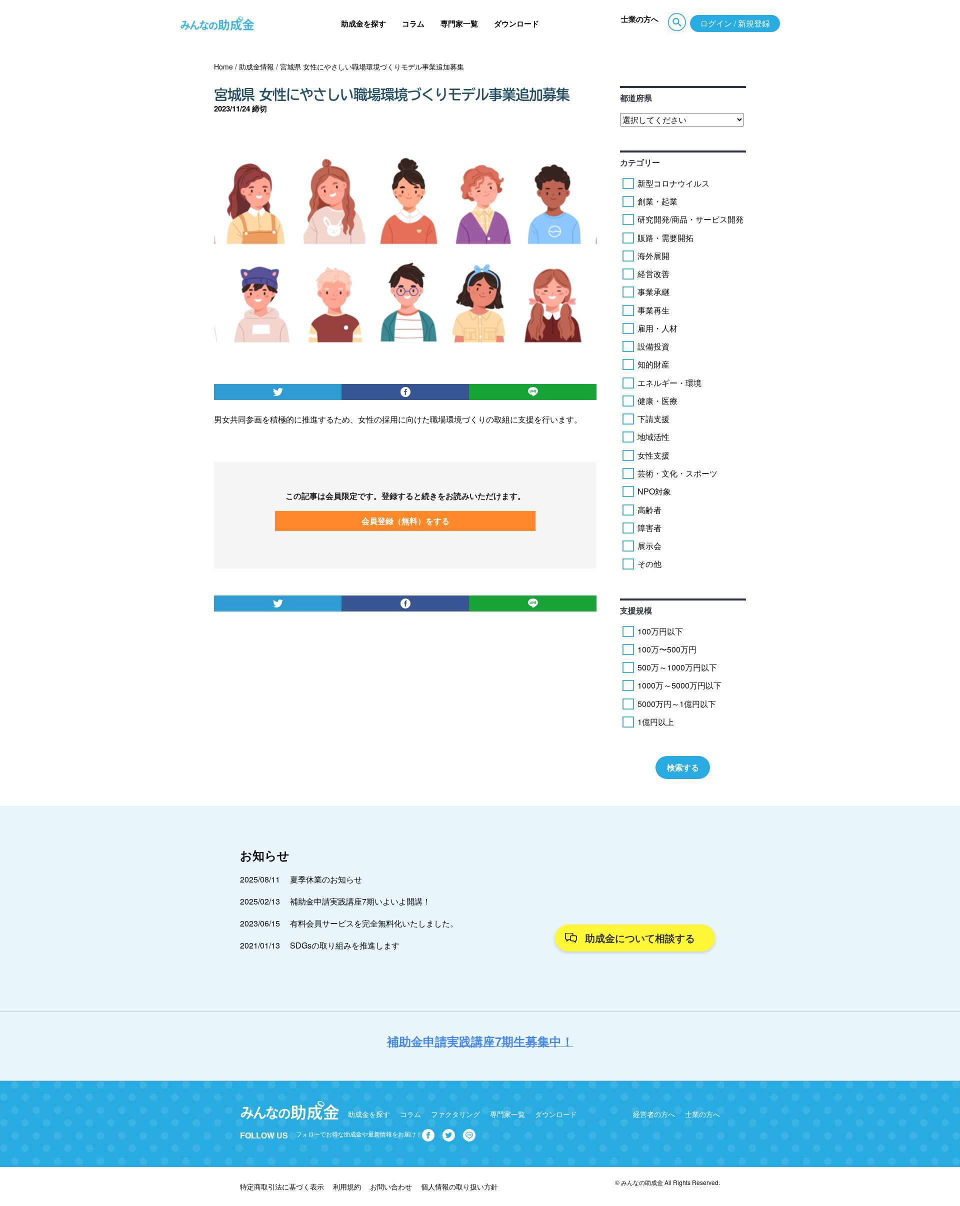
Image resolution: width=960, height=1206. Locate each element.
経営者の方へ (654, 1114)
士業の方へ (639, 19)
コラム (413, 23)
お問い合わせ (391, 1187)
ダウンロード (516, 23)
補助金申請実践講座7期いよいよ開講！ (360, 901)
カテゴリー (640, 162)
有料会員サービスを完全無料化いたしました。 (374, 923)
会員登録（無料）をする (406, 520)
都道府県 (636, 98)
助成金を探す (363, 23)
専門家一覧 (459, 23)
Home (223, 67)
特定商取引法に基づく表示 (282, 1187)
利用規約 (347, 1187)
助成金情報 (256, 67)
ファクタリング (455, 1114)
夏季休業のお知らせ (326, 879)
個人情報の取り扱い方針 (459, 1187)
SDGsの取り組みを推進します (345, 945)
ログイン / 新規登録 (735, 23)
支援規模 (636, 610)
